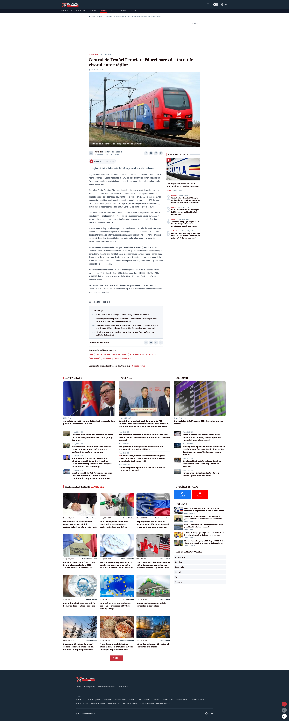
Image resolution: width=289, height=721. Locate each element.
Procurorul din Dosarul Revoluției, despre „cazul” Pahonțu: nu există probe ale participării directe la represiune (91, 449)
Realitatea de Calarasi (198, 700)
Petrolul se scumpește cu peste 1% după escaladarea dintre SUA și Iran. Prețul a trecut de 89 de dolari (116, 565)
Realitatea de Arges (82, 703)
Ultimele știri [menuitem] (66, 11)
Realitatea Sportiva (94, 700)
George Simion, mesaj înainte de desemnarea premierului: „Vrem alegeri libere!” (141, 448)
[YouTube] (226, 4)
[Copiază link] (146, 153)
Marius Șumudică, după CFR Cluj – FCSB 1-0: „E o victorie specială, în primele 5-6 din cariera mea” (185, 235)
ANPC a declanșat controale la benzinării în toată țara (151, 604)
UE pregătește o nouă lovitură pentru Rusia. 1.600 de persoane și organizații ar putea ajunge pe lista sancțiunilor (152, 525)
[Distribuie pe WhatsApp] (156, 153)
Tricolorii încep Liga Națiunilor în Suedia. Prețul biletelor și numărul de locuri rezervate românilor (185, 225)
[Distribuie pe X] (161, 153)
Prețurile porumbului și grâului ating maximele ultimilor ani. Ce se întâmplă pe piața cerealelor (116, 647)
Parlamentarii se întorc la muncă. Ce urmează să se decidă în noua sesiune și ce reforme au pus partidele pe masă (144, 437)
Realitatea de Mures (182, 700)
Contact (78, 687)
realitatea (107, 359)
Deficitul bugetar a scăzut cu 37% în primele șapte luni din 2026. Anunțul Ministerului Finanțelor (79, 565)
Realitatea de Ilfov (120, 700)
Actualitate (175, 231)
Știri (100, 16)
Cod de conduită (123, 687)
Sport (173, 219)
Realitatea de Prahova (130, 703)
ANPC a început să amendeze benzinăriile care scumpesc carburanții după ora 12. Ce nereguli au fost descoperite (114, 525)
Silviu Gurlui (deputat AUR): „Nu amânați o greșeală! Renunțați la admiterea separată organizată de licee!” (185, 201)
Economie (109, 16)
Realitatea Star (107, 700)
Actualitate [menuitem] (81, 11)
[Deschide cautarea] (208, 4)
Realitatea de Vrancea (163, 703)
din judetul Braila (122, 359)
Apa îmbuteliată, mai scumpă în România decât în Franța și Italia (79, 604)
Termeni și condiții (89, 687)
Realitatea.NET (80, 700)
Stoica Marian (91, 518)
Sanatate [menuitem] (124, 11)
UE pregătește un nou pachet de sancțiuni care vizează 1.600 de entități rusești (115, 606)
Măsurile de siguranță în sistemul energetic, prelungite (152, 645)
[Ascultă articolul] (284, 704)
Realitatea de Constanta (151, 700)
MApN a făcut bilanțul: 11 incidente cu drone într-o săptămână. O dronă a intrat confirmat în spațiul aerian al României (92, 476)
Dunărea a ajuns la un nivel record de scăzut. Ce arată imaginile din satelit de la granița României (93, 437)
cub (91, 354)
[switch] (215, 4)
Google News (138, 365)
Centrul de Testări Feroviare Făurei (111, 354)
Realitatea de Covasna (98, 703)
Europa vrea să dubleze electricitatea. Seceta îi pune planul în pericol (201, 474)
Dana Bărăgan (91, 640)
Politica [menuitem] (93, 11)
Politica (174, 195)
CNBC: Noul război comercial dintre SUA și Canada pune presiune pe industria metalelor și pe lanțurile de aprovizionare (153, 566)
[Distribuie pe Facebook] (151, 153)
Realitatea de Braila (112, 152)
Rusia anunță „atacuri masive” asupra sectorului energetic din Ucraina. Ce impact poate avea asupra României (78, 648)
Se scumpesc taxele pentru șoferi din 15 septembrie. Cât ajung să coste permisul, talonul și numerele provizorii (126, 320)
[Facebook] (222, 4)
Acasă (93, 16)
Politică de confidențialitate (106, 687)
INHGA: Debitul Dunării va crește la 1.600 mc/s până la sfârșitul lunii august (185, 212)
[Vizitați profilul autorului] (91, 153)
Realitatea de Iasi (167, 700)
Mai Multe (116, 658)
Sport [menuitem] (133, 11)
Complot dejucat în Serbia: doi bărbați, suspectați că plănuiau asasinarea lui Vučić (89, 422)
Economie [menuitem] (103, 11)
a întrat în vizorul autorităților (142, 354)
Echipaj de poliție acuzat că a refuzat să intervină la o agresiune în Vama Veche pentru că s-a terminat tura (183, 187)
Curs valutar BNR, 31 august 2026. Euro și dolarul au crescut (122, 314)
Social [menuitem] (113, 11)
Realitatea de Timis (114, 703)
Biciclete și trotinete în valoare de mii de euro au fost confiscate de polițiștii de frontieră (125, 333)
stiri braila (94, 359)
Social (169, 190)
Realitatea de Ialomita (147, 703)
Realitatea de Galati (135, 700)
